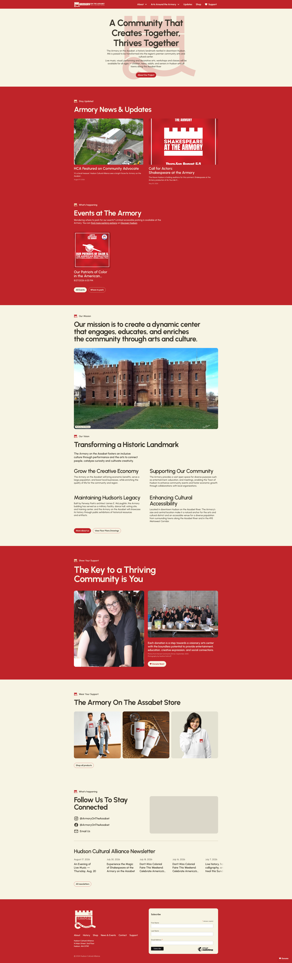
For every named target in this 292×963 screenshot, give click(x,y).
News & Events (108, 935)
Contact (123, 935)
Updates (187, 4)
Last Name (155, 931)
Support (133, 935)
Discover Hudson (129, 223)
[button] (142, 4)
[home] (89, 4)
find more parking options (104, 223)
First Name (155, 923)
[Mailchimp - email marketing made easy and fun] (205, 950)
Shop (198, 4)
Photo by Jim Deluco (83, 427)
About (77, 935)
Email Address (157, 939)
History (86, 935)
